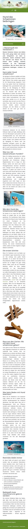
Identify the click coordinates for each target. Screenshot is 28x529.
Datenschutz (16, 526)
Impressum (22, 526)
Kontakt (10, 526)
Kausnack (5, 281)
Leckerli (13, 279)
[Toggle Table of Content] (22, 44)
